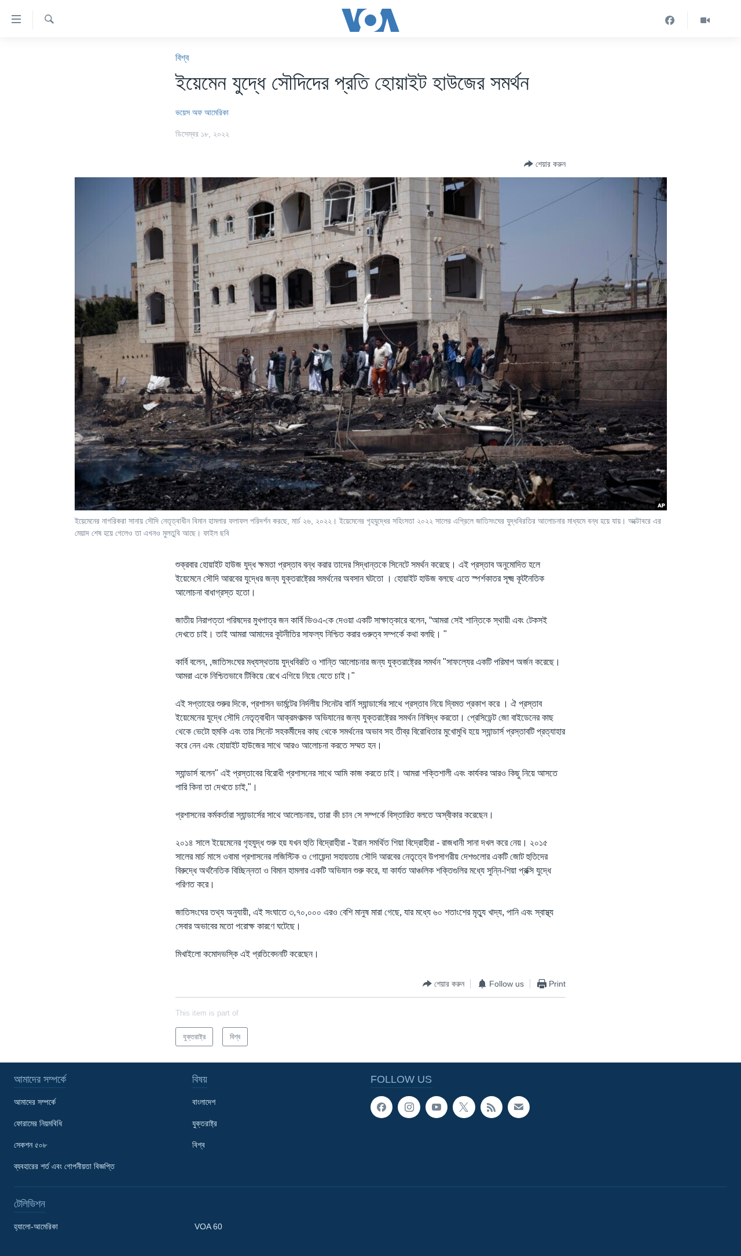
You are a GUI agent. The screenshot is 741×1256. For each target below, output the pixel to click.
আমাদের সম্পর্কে (35, 1102)
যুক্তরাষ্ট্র (204, 1123)
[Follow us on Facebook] (381, 1107)
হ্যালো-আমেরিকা (36, 1226)
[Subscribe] (519, 1107)
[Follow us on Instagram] (409, 1107)
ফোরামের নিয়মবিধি (38, 1123)
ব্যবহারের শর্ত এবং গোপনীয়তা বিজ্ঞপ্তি (64, 1166)
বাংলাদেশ (203, 1102)
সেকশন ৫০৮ (30, 1144)
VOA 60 (208, 1226)
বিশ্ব (182, 58)
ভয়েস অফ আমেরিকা (202, 112)
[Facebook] (670, 20)
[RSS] (491, 1107)
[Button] (545, 164)
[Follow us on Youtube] (436, 1107)
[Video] (705, 20)
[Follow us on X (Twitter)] (464, 1107)
